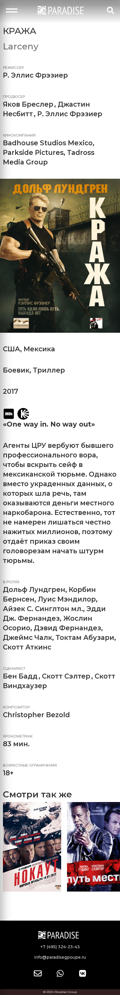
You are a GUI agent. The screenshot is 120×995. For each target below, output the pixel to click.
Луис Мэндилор (67, 599)
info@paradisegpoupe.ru (60, 957)
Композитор (16, 707)
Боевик (16, 370)
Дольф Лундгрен (34, 590)
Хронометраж (18, 736)
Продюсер (14, 96)
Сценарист (14, 668)
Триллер (49, 370)
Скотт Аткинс (27, 647)
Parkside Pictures (33, 152)
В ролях (11, 582)
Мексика (39, 349)
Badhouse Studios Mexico (48, 143)
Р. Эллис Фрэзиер (35, 75)
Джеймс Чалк (27, 637)
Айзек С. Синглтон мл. (43, 609)
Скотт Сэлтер (66, 676)
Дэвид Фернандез (67, 628)
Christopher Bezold (36, 715)
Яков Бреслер (28, 104)
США (11, 349)
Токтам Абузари (85, 637)
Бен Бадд (20, 676)
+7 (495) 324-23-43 (60, 946)
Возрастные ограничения (30, 765)
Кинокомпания (19, 135)
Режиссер (13, 67)
